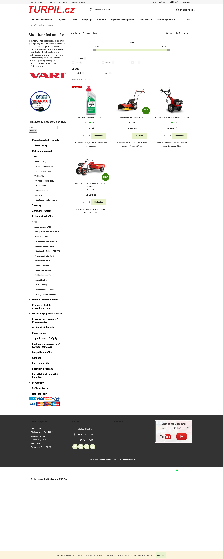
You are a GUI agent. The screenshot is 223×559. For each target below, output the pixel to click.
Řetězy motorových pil (43, 166)
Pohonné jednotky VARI (44, 256)
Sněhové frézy (40, 388)
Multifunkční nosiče (42, 275)
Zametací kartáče (41, 266)
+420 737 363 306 (85, 440)
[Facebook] (75, 446)
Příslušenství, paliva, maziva (46, 200)
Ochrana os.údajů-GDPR (41, 447)
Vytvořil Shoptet (185, 470)
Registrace (186, 2)
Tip (137, 62)
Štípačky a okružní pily (44, 338)
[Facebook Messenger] (81, 446)
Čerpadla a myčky (42, 352)
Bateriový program (42, 368)
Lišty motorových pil (42, 171)
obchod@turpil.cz (85, 429)
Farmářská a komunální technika (45, 376)
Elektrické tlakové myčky (44, 290)
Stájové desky (39, 145)
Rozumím (160, 555)
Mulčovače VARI (41, 237)
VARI (34, 221)
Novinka (109, 62)
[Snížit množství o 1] (77, 136)
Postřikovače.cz (129, 460)
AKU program (40, 186)
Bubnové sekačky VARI (44, 246)
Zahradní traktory (41, 210)
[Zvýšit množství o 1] (89, 136)
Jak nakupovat (36, 2)
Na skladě (80, 58)
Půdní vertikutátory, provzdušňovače (43, 306)
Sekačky (36, 205)
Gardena (36, 357)
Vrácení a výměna (38, 440)
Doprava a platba (78, 2)
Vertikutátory (39, 176)
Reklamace (35, 443)
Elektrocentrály (40, 285)
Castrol (79, 73)
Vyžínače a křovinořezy (44, 181)
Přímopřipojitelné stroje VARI (46, 232)
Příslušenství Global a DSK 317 (47, 251)
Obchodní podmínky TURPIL (57, 2)
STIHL (35, 156)
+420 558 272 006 (85, 434)
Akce (78, 62)
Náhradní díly (39, 393)
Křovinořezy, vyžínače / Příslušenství (45, 320)
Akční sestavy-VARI (42, 227)
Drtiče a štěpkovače (43, 327)
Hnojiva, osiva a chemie (45, 299)
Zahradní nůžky (41, 190)
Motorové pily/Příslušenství (47, 313)
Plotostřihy (38, 382)
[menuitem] (42, 20)
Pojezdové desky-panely (45, 140)
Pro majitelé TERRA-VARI (45, 294)
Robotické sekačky (42, 216)
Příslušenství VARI (42, 261)
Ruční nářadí (39, 333)
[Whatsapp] (86, 446)
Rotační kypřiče (40, 280)
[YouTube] (92, 446)
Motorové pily (40, 162)
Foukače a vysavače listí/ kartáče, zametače (46, 345)
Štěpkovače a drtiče (42, 270)
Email (31, 127)
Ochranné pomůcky (43, 151)
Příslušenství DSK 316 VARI (45, 241)
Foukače (38, 195)
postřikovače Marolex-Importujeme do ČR (104, 460)
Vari (108, 73)
